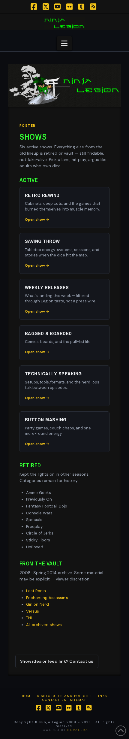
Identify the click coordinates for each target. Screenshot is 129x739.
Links (101, 696)
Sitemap (78, 700)
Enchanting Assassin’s (47, 597)
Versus (32, 611)
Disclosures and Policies (64, 696)
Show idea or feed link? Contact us (56, 661)
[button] (64, 43)
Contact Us (54, 700)
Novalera (77, 730)
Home (27, 696)
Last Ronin (36, 590)
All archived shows (44, 624)
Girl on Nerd (37, 604)
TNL (29, 617)
